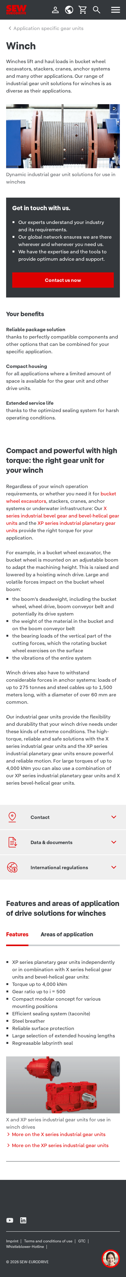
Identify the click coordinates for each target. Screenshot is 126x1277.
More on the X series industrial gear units (59, 1134)
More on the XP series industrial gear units (60, 1145)
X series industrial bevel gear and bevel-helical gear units (62, 516)
